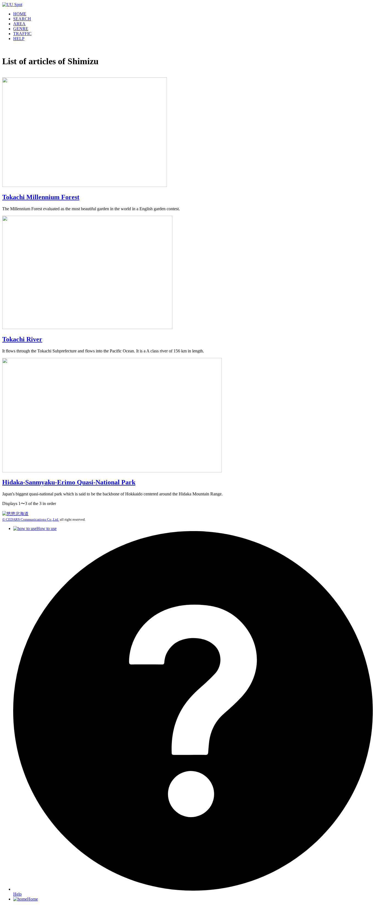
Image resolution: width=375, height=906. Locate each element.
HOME (19, 14)
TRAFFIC (22, 33)
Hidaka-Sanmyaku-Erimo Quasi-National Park (68, 482)
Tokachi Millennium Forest (40, 197)
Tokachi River (22, 339)
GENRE (20, 28)
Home (32, 899)
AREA (19, 23)
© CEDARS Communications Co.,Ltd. (30, 519)
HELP (18, 38)
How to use (47, 528)
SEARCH (22, 18)
